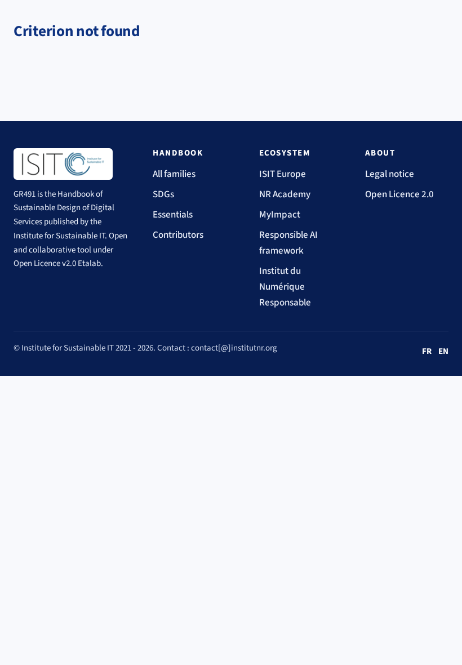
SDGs (163, 194)
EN (443, 351)
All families (174, 174)
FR (427, 351)
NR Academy (284, 194)
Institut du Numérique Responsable (285, 286)
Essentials (173, 214)
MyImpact (279, 214)
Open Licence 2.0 (399, 194)
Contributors (178, 235)
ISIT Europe (282, 174)
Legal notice (389, 174)
